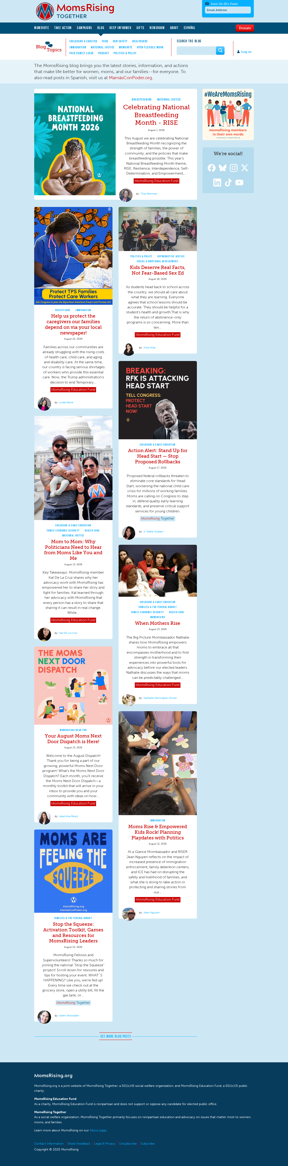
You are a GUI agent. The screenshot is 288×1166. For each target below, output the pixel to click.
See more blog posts (115, 1036)
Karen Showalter (69, 1015)
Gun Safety (120, 41)
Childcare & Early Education (158, 444)
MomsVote (41, 28)
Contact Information (49, 1144)
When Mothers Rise (157, 623)
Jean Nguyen (152, 912)
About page (98, 1130)
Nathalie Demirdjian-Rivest (160, 698)
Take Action (63, 28)
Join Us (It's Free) (224, 4)
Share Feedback (79, 1144)
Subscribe (148, 1144)
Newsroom (157, 28)
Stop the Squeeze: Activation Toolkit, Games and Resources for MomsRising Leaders (73, 932)
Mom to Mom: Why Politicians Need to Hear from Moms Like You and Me (73, 550)
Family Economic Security (63, 530)
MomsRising (157, 617)
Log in (246, 52)
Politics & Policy (125, 53)
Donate (245, 28)
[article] (115, 144)
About (174, 28)
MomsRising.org (78, 11)
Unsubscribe (128, 1144)
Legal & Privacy (104, 1144)
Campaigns (84, 28)
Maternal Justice (103, 47)
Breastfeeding (142, 99)
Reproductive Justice (171, 256)
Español (190, 28)
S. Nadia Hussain (153, 531)
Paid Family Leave (82, 53)
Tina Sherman (149, 193)
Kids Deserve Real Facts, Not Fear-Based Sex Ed (157, 270)
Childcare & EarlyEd (83, 41)
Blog (100, 28)
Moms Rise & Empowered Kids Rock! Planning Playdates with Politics (157, 832)
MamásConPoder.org (130, 77)
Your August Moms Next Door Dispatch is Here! (73, 738)
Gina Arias (149, 347)
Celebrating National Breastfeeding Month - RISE (156, 114)
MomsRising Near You (73, 730)
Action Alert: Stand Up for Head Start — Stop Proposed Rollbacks (157, 456)
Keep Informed (121, 28)
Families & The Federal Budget (158, 607)
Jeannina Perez (68, 816)
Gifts (140, 28)
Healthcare (140, 41)
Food (105, 41)
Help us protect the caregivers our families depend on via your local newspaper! (73, 324)
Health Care (62, 310)
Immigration (78, 47)
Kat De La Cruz (68, 633)
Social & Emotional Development (157, 261)
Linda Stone (66, 402)
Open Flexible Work (150, 47)
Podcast (103, 53)
